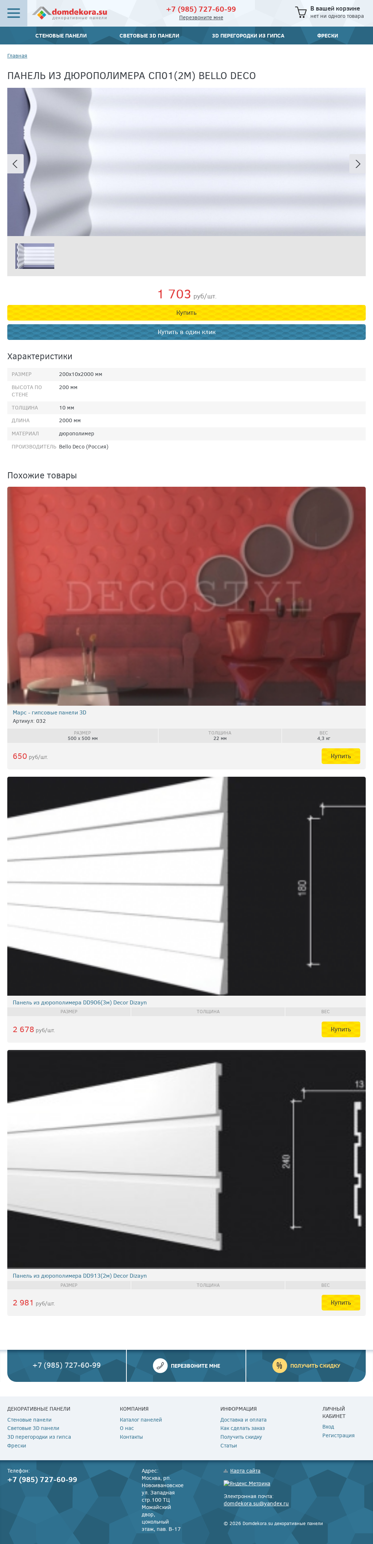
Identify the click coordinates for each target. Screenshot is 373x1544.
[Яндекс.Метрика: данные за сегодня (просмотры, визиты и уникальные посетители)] (247, 1484)
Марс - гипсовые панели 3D (49, 712)
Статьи (228, 1445)
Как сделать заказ (242, 1428)
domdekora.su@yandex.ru (256, 1503)
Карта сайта (245, 1470)
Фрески (327, 35)
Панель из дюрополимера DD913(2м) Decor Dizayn (80, 1276)
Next (357, 163)
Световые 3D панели (149, 35)
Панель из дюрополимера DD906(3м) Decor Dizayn (80, 1002)
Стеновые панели (61, 35)
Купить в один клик (187, 332)
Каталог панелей (141, 1419)
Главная (17, 55)
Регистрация (338, 1435)
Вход (328, 1426)
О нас (127, 1428)
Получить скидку (315, 1365)
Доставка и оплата (243, 1419)
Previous (15, 163)
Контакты (131, 1437)
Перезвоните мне (201, 18)
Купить (186, 312)
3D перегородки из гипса (248, 35)
